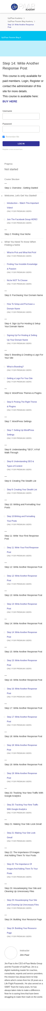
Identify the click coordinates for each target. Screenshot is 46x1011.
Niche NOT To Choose (17, 280)
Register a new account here (12, 149)
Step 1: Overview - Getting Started (21, 188)
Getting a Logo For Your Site (20, 378)
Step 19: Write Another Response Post (23, 764)
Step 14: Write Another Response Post (23, 623)
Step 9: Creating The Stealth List (20, 481)
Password (7, 124)
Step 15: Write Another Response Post (23, 651)
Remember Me (12, 137)
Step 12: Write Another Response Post (23, 567)
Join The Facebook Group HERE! (22, 219)
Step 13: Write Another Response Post (23, 595)
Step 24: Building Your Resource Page (23, 919)
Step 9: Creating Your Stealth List (22, 489)
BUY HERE (10, 101)
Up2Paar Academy (15, 18)
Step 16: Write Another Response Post (23, 680)
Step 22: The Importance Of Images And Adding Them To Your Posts (22, 868)
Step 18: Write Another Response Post (23, 736)
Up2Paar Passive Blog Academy (20, 21)
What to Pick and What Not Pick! (21, 252)
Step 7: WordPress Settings (18, 421)
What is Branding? (15, 367)
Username (7, 111)
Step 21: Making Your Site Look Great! (23, 824)
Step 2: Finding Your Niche (17, 234)
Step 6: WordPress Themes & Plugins (23, 393)
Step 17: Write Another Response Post (23, 708)
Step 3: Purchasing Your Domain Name (23, 295)
